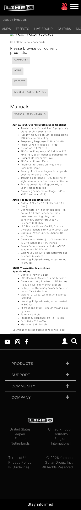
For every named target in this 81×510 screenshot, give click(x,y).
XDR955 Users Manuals (30, 114)
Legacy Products (14, 19)
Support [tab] (20, 375)
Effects (22, 28)
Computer (21, 59)
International (61, 443)
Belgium (61, 438)
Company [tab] (21, 397)
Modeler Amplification (30, 91)
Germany (61, 434)
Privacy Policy (19, 462)
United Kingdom (61, 429)
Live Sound (43, 28)
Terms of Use (18, 458)
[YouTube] (7, 341)
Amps (6, 28)
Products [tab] (22, 364)
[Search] (74, 341)
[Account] (64, 341)
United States (20, 429)
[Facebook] (26, 341)
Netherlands (20, 443)
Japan (20, 434)
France (20, 438)
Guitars (64, 28)
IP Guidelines (18, 467)
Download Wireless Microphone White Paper (38, 329)
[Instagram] (18, 341)
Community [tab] (23, 386)
